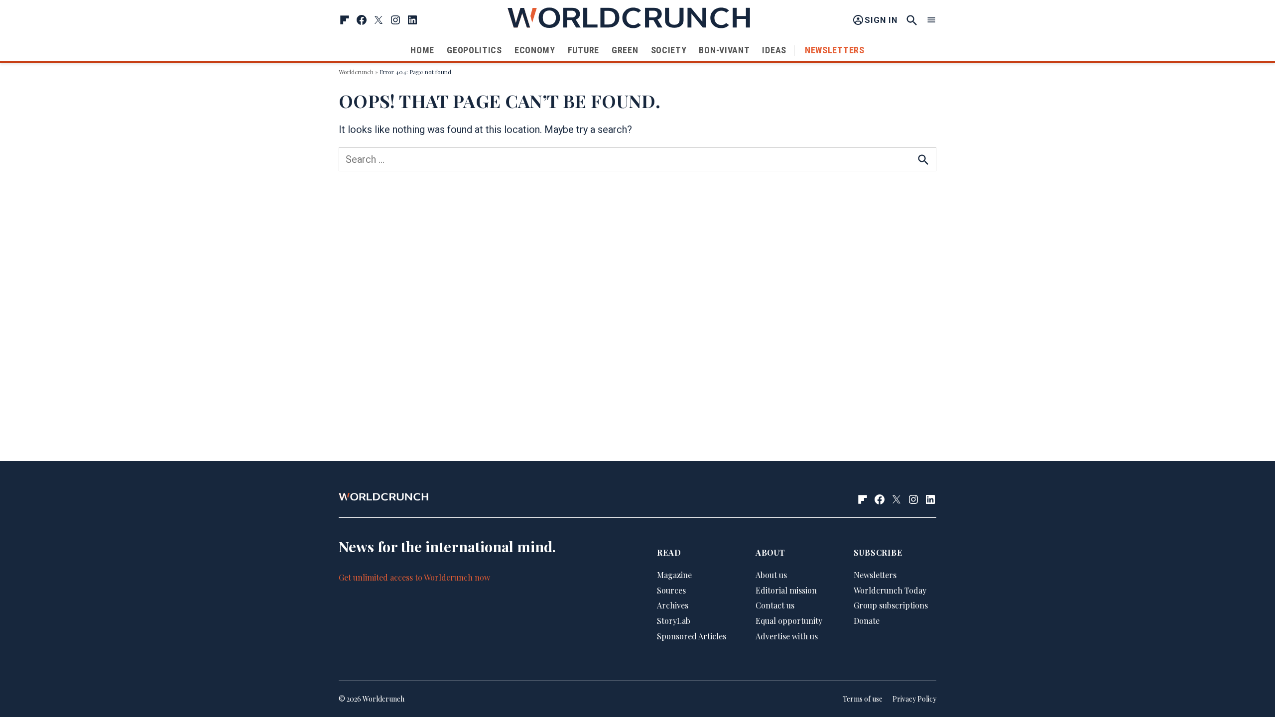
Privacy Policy (914, 699)
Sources (671, 590)
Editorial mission (786, 590)
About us (771, 575)
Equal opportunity (789, 620)
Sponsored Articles (691, 636)
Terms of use (863, 699)
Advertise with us (787, 636)
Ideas (774, 50)
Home (422, 50)
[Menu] (931, 20)
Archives (672, 605)
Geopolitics (474, 50)
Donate (867, 620)
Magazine (674, 575)
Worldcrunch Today (890, 590)
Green (625, 50)
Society (669, 50)
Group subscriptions (891, 605)
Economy (534, 50)
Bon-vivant (724, 50)
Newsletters (835, 50)
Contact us (775, 605)
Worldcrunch (356, 72)
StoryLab (673, 620)
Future (583, 50)
